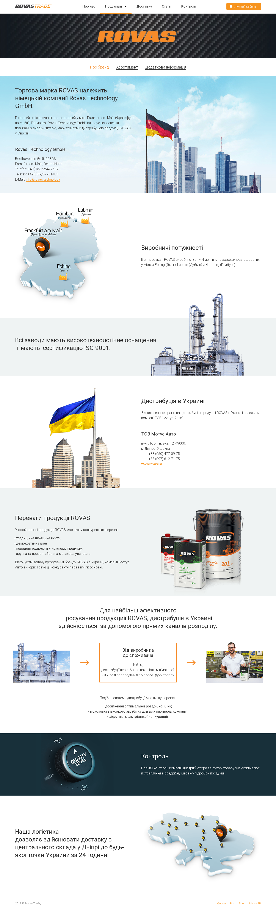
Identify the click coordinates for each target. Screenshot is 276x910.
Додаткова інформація (165, 67)
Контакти (188, 6)
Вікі (232, 903)
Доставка (144, 6)
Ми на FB (255, 903)
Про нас (88, 6)
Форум (221, 903)
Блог (242, 903)
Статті (166, 6)
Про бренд (99, 67)
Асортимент (127, 67)
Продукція (114, 6)
